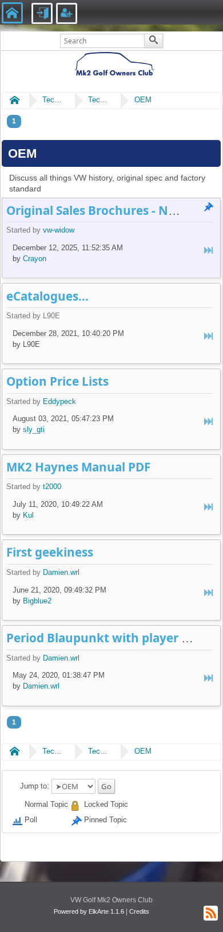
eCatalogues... (47, 296)
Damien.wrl (61, 572)
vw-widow (58, 230)
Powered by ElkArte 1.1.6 (89, 911)
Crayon (34, 258)
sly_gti (34, 429)
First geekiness (49, 552)
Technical (53, 99)
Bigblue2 (37, 601)
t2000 (52, 486)
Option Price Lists (57, 381)
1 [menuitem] (14, 121)
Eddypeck (59, 401)
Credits (139, 911)
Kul (28, 515)
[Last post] (209, 250)
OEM (143, 99)
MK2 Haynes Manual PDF (78, 467)
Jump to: (34, 786)
